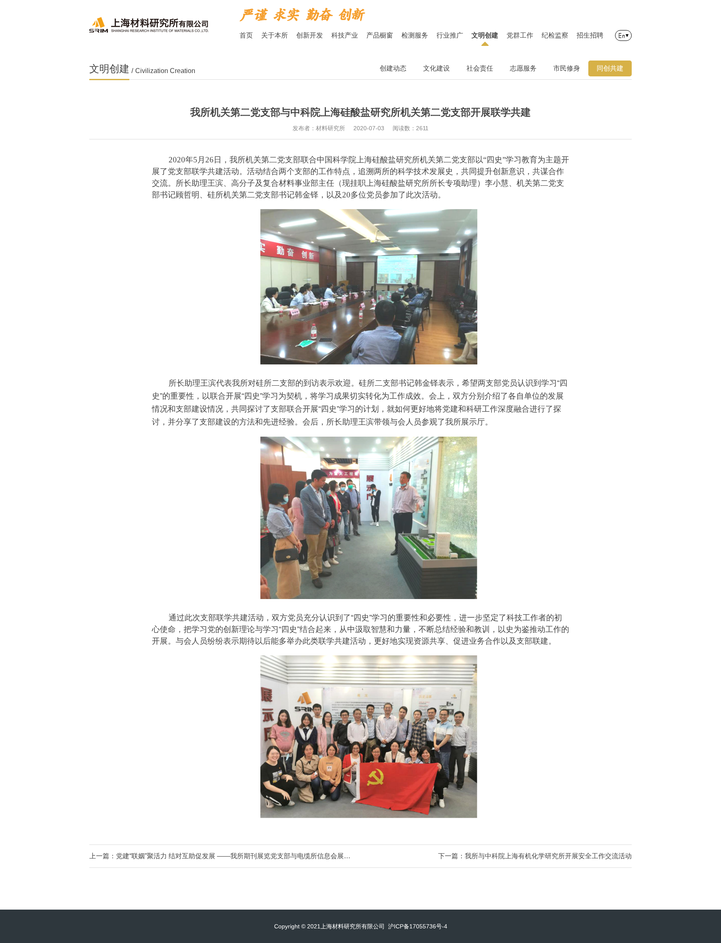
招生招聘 (590, 35)
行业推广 (449, 35)
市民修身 (566, 68)
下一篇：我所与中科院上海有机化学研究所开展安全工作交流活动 (535, 856)
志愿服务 (523, 68)
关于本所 (274, 35)
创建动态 (393, 68)
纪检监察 (555, 35)
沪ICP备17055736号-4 (417, 926)
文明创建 (484, 35)
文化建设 (436, 68)
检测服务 (414, 35)
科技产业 (344, 35)
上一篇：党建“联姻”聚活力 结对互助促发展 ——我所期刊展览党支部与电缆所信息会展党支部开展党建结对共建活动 (220, 856)
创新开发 (309, 35)
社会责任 (479, 68)
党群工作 (520, 35)
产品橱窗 (379, 35)
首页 (246, 35)
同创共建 (610, 68)
